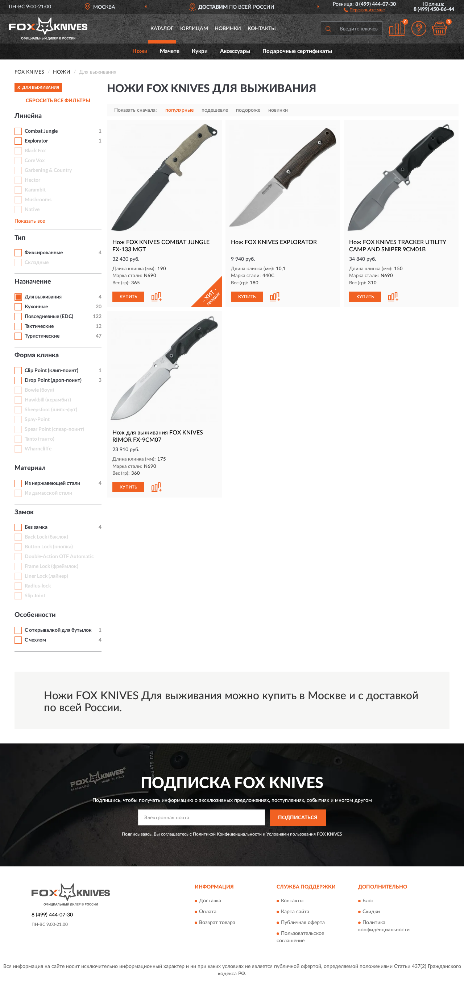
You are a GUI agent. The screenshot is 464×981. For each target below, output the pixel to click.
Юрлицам (194, 28)
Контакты (262, 28)
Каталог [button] (162, 28)
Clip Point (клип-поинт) (51, 370)
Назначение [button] (32, 282)
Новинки (228, 28)
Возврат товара (217, 923)
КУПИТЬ (128, 296)
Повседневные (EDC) (49, 316)
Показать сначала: (135, 110)
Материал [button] (30, 468)
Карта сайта (295, 912)
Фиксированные (44, 252)
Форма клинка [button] (36, 355)
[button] (364, 9)
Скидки (371, 912)
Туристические (42, 336)
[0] (439, 28)
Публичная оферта (303, 923)
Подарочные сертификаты (297, 51)
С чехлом (35, 640)
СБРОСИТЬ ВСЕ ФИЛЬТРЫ (58, 100)
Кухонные (36, 306)
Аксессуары (235, 51)
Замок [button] (24, 512)
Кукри (200, 51)
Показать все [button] (29, 221)
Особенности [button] (35, 615)
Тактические (39, 326)
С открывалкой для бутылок (58, 630)
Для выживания (43, 297)
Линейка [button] (28, 116)
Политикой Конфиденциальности (227, 834)
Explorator (36, 141)
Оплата (207, 912)
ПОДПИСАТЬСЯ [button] (298, 817)
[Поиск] (328, 28)
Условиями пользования (291, 834)
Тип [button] (19, 238)
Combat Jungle (41, 131)
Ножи (140, 51)
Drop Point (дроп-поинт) (53, 380)
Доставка (210, 901)
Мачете (169, 51)
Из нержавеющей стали (52, 483)
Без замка (36, 527)
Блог (368, 901)
